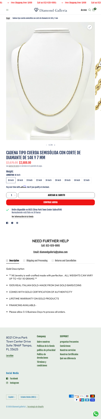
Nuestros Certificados (69, 354)
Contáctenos (65, 346)
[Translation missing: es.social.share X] (12, 222)
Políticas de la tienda (46, 346)
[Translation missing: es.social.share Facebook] (7, 222)
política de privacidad (46, 350)
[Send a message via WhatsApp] (96, 414)
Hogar (8, 18)
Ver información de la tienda (22, 216)
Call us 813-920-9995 (51, 3)
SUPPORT (64, 336)
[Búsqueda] (90, 10)
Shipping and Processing (37, 260)
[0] (93, 10)
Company (41, 336)
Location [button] (9, 355)
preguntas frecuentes (69, 341)
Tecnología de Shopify (35, 406)
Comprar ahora (50, 202)
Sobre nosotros (43, 341)
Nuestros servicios (68, 350)
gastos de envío (14, 166)
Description (14, 260)
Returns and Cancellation (65, 260)
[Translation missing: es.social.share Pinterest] (17, 222)
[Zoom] (89, 27)
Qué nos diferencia (68, 358)
